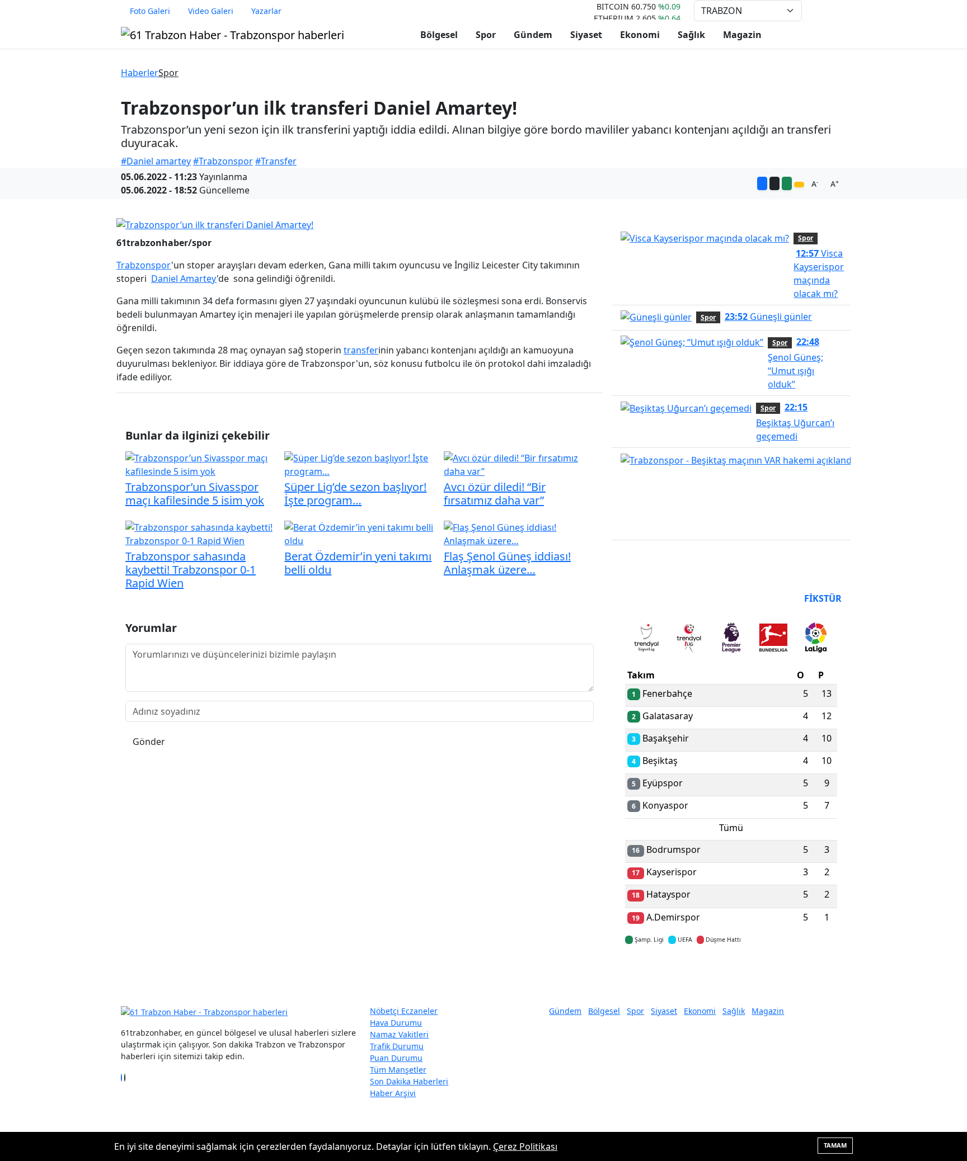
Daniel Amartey (184, 278)
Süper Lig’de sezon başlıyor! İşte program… (355, 493)
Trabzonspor (143, 265)
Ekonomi (640, 35)
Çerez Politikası (525, 1146)
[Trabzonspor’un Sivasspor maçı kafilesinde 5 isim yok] (200, 463)
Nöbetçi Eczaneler (404, 1011)
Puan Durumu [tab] (655, 598)
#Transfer (276, 161)
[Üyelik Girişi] (841, 10)
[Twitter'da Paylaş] (774, 183)
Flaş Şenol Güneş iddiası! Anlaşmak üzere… (507, 563)
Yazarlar (266, 11)
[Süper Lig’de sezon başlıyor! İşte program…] (359, 463)
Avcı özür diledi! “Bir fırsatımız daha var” (495, 493)
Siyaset (586, 35)
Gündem (533, 35)
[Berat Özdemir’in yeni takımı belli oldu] (359, 533)
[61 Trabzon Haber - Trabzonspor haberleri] (232, 33)
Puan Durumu (396, 1058)
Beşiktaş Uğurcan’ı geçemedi (795, 421)
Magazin (742, 35)
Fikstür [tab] (823, 598)
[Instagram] (128, 1078)
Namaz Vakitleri (399, 1034)
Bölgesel (439, 35)
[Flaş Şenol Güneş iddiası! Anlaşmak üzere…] (519, 533)
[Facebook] (121, 1078)
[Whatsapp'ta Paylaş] (787, 183)
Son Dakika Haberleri (409, 1081)
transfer (361, 350)
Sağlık (691, 35)
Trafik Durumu (397, 1046)
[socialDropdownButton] (799, 184)
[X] (124, 1078)
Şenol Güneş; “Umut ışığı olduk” (795, 363)
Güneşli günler (768, 316)
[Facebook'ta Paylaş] (762, 183)
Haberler (139, 73)
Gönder (149, 741)
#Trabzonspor (223, 161)
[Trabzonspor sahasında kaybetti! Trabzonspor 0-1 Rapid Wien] (200, 533)
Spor (486, 35)
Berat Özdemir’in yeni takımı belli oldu (357, 563)
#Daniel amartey (156, 161)
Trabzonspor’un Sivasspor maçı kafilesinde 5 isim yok (194, 493)
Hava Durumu (396, 1022)
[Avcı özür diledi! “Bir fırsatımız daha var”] (519, 463)
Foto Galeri (150, 11)
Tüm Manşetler (398, 1069)
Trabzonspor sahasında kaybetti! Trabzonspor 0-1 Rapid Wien (190, 570)
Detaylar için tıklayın (731, 972)
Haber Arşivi (393, 1093)
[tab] (646, 639)
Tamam (835, 1145)
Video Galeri (210, 11)
